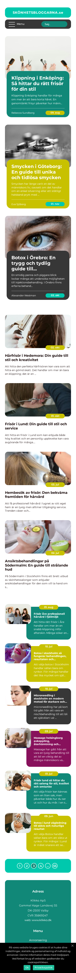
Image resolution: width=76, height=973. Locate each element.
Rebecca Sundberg (22, 112)
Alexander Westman (23, 295)
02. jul (55, 553)
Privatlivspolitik (43, 967)
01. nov (55, 203)
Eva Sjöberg (18, 204)
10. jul (48, 646)
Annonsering (38, 940)
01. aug (48, 607)
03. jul (55, 484)
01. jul (48, 773)
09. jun (48, 816)
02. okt (55, 347)
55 (54, 866)
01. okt (55, 416)
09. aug (55, 112)
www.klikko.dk (41, 920)
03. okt (55, 295)
